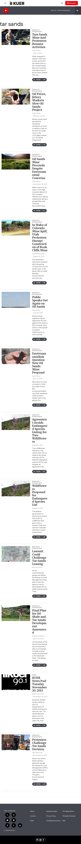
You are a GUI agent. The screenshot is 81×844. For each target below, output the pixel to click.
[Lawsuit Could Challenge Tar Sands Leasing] (16, 554)
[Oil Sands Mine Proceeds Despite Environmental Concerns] (16, 161)
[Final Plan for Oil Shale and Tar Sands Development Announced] (16, 613)
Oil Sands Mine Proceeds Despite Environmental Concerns (39, 168)
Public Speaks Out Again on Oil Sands (40, 301)
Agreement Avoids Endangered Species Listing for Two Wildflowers (39, 430)
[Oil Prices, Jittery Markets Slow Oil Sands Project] (16, 96)
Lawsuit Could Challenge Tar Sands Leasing (39, 558)
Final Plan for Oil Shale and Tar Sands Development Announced (39, 621)
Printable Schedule (69, 816)
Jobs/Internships (51, 811)
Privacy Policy (51, 816)
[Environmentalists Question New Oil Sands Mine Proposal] (16, 356)
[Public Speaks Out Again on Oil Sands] (16, 300)
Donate (72, 3)
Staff (32, 821)
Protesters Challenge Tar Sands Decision (39, 744)
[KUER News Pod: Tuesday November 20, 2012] (16, 682)
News (34, 675)
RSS (64, 821)
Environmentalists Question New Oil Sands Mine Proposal (39, 363)
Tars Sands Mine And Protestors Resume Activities (39, 41)
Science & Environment (37, 31)
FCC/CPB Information (53, 821)
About (32, 811)
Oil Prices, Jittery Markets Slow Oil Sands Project (39, 102)
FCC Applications (68, 811)
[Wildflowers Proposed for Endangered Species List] (16, 488)
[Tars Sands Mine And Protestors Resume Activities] (16, 37)
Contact (33, 816)
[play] (5, 10)
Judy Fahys (36, 50)
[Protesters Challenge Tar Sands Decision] (16, 742)
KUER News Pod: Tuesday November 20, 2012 (39, 684)
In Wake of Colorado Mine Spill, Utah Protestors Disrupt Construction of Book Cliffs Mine (39, 237)
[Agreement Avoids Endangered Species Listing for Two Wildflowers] (16, 422)
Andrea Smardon (38, 254)
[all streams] (78, 10)
